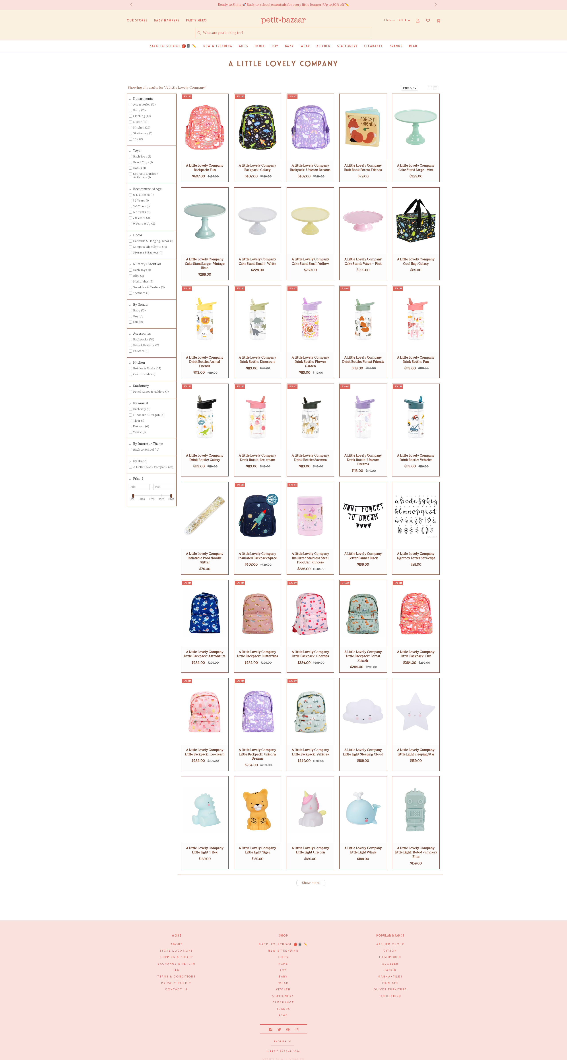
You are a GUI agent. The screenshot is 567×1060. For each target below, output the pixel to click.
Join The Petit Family (326, 551)
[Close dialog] (366, 493)
